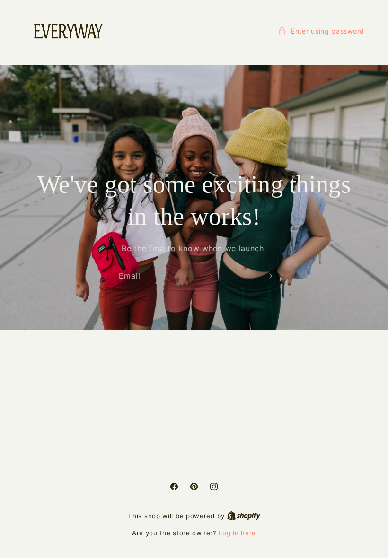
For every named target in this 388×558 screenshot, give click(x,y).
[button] (321, 31)
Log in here (237, 533)
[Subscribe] (268, 276)
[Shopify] (243, 516)
